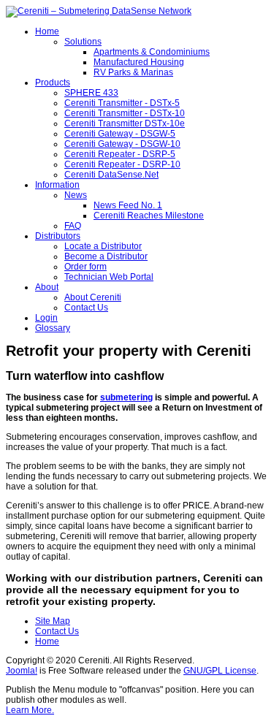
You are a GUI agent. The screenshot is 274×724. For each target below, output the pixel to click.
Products (52, 82)
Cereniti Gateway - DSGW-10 (122, 144)
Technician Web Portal (108, 277)
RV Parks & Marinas (133, 72)
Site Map (52, 621)
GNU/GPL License (219, 671)
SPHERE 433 (91, 93)
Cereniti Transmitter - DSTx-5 (122, 103)
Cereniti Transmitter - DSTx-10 (124, 113)
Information (57, 185)
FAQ (72, 226)
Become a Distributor (106, 256)
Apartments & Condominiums (152, 52)
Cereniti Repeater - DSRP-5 (119, 154)
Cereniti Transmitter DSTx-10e (124, 123)
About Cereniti (92, 297)
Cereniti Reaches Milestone (149, 215)
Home (47, 31)
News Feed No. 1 (128, 205)
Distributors (57, 236)
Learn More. (30, 710)
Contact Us (86, 307)
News (75, 195)
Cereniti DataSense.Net (111, 174)
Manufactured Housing (139, 62)
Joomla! (21, 671)
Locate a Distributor (103, 246)
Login (46, 318)
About (46, 287)
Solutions (83, 42)
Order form (85, 267)
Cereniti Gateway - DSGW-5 (119, 134)
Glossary (52, 328)
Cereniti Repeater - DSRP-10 (122, 164)
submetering (126, 397)
